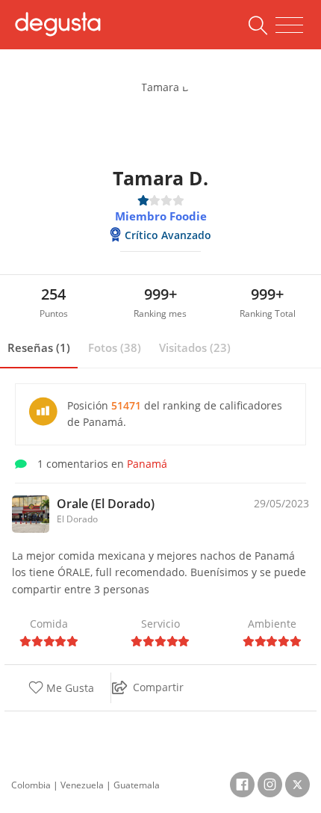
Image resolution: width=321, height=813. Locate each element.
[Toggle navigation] (289, 25)
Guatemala (136, 785)
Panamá (147, 464)
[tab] (39, 348)
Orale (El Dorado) (106, 503)
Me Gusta (68, 688)
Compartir (158, 687)
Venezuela (82, 785)
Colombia (31, 785)
